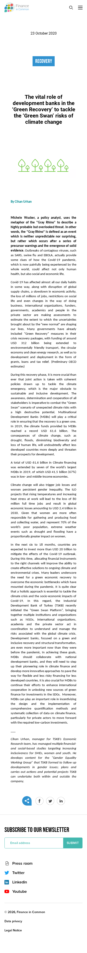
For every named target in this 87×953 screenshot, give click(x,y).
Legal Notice (13, 930)
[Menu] (80, 7)
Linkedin (19, 882)
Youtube (19, 891)
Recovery (43, 61)
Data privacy (13, 921)
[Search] (71, 7)
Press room (22, 863)
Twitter (18, 872)
